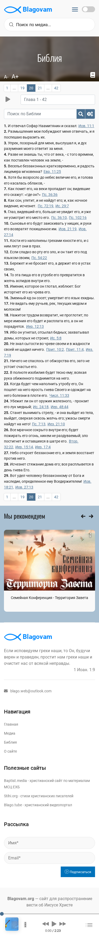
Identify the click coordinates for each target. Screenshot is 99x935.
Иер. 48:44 (59, 407)
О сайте (10, 751)
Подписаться (80, 872)
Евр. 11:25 (52, 171)
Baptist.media (15, 781)
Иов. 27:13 (24, 487)
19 (22, 88)
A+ (15, 76)
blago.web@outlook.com (30, 691)
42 (56, 88)
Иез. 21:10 (56, 424)
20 (31, 88)
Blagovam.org (20, 898)
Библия (10, 742)
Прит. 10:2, (55, 349)
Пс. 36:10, (59, 217)
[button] (45, 923)
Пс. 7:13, (39, 424)
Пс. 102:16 (78, 217)
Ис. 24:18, (41, 407)
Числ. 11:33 (59, 395)
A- (6, 77)
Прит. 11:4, (75, 349)
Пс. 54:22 (39, 258)
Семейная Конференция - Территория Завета (49, 598)
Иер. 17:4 (43, 447)
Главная (11, 724)
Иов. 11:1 (86, 126)
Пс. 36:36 (50, 194)
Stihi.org (11, 796)
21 (40, 88)
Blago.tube (13, 805)
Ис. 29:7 (62, 206)
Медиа (9, 733)
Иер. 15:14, (24, 447)
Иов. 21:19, (68, 229)
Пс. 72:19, (46, 206)
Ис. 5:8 (56, 338)
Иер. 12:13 (35, 326)
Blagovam (36, 9)
